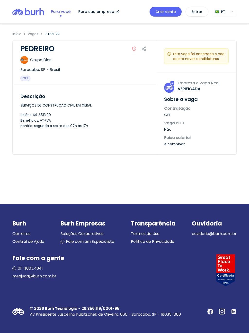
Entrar (197, 11)
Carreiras (21, 233)
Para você (61, 11)
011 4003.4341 (30, 268)
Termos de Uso (145, 233)
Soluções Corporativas (82, 233)
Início (16, 33)
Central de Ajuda (28, 241)
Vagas (33, 33)
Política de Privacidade (152, 241)
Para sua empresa (96, 11)
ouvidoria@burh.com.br (214, 233)
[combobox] (224, 11)
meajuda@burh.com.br (34, 276)
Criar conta (165, 11)
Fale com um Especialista (90, 241)
